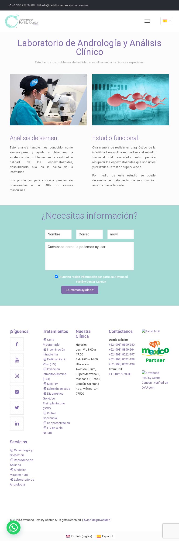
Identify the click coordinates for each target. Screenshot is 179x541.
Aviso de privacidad (97, 520)
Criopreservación (58, 423)
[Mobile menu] (147, 21)
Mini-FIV (52, 384)
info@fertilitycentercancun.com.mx (64, 5)
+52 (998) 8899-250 (121, 344)
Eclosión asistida (58, 388)
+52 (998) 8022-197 (121, 354)
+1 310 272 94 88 (23, 5)
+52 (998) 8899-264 (121, 349)
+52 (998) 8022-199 (121, 364)
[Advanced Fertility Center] (21, 20)
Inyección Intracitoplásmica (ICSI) (54, 374)
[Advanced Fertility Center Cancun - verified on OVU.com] (155, 387)
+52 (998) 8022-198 (121, 359)
